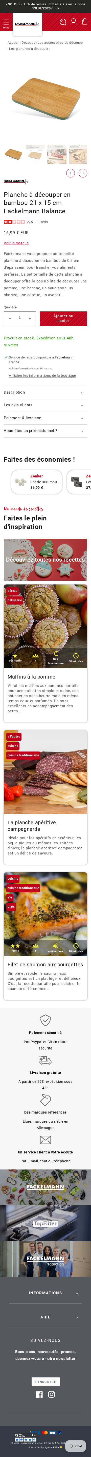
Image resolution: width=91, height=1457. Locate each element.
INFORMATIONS (45, 1293)
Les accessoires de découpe (60, 42)
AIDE (45, 1317)
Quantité (10, 307)
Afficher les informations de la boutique (42, 375)
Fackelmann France (32, 1443)
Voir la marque (16, 243)
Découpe (28, 42)
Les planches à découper (29, 49)
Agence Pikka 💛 (54, 1447)
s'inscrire (46, 1382)
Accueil (13, 42)
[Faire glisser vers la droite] (83, 173)
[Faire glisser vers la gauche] (70, 173)
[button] (6, 22)
